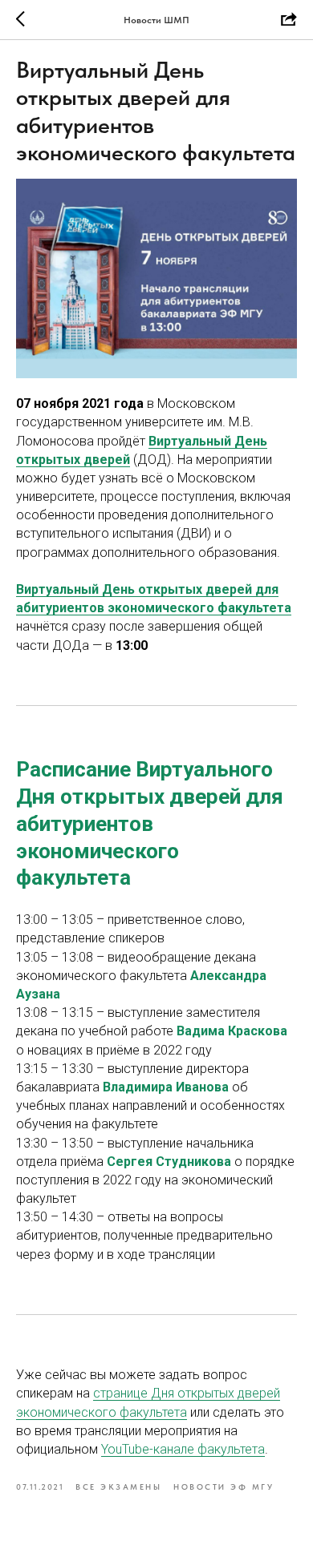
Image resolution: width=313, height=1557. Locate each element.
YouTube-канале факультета (183, 1449)
